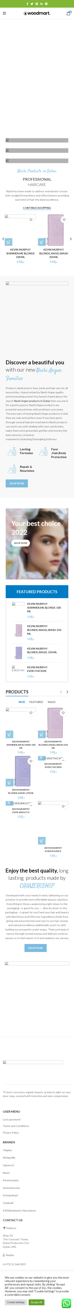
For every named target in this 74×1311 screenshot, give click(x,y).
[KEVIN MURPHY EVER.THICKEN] (18, 671)
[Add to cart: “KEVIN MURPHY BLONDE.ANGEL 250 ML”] (9, 782)
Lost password (11, 1119)
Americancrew (11, 1187)
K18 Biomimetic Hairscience (19, 1210)
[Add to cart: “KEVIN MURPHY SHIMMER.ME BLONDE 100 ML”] (9, 734)
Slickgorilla (9, 1157)
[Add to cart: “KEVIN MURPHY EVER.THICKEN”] (42, 756)
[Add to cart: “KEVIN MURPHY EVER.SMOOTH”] (9, 802)
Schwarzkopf (10, 1195)
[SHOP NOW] (37, 140)
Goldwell (8, 1202)
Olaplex (7, 1150)
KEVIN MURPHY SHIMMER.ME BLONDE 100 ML (20, 253)
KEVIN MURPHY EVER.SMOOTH (21, 811)
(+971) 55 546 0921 (14, 1264)
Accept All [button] (36, 1302)
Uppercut (8, 1165)
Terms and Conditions (16, 1125)
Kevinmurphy (11, 1180)
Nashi (6, 1172)
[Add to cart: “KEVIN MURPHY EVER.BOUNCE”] (42, 841)
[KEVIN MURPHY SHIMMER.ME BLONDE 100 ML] (18, 610)
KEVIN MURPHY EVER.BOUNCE (53, 849)
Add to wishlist (31, 219)
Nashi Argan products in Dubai (32, 400)
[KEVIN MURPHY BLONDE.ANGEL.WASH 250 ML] (18, 632)
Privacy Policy (11, 1132)
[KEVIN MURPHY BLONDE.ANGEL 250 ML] (18, 653)
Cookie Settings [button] (15, 1302)
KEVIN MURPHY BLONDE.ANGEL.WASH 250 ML (53, 253)
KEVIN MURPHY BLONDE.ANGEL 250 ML (42, 650)
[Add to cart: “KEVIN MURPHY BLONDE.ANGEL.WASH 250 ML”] (42, 242)
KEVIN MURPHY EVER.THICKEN (37, 669)
